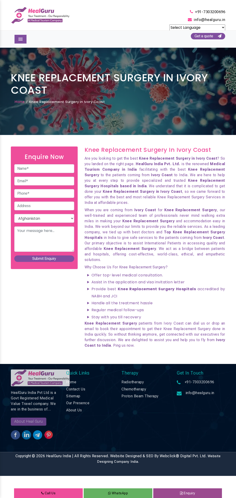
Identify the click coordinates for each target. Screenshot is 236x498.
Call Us (50, 493)
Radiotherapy (132, 382)
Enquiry (189, 493)
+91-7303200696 (210, 11)
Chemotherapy (133, 389)
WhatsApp (119, 493)
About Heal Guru (28, 421)
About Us (74, 410)
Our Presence (77, 403)
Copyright (23, 456)
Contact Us (75, 389)
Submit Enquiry (44, 258)
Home (19, 102)
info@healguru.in (209, 19)
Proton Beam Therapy (140, 396)
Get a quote (206, 36)
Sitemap (73, 396)
